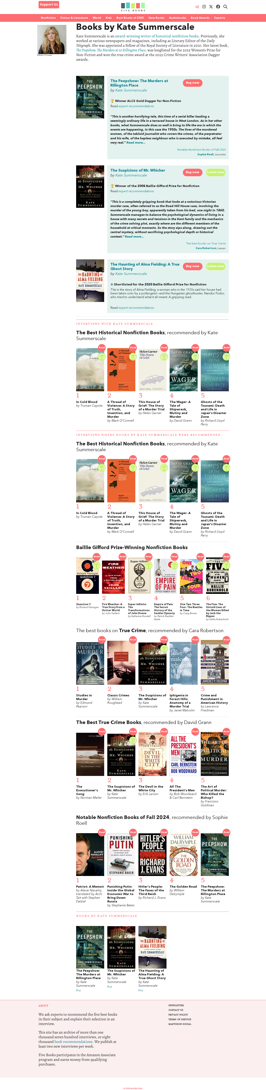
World (97, 18)
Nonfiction (48, 18)
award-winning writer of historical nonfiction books (157, 36)
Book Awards (200, 18)
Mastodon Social (179, 1024)
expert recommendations (136, 106)
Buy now (192, 82)
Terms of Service (179, 1019)
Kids (109, 18)
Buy (78, 990)
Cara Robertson (206, 248)
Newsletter (176, 1005)
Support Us (49, 4)
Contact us (175, 1010)
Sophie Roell (205, 154)
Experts (219, 18)
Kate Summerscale (131, 90)
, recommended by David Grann (143, 722)
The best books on (206, 243)
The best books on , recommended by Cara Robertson (150, 630)
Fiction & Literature (74, 18)
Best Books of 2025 (130, 18)
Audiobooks (177, 18)
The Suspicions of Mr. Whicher (137, 171)
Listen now (215, 172)
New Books (156, 18)
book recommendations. (74, 1041)
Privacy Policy (178, 1014)
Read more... (136, 142)
